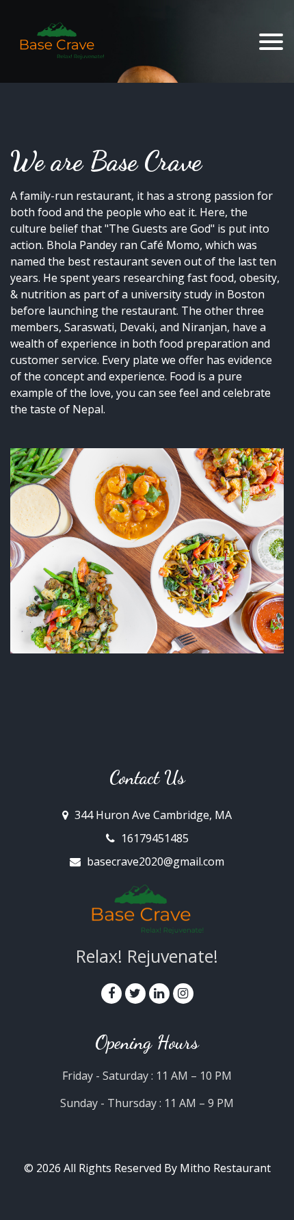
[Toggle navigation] (271, 41)
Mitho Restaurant (225, 1168)
